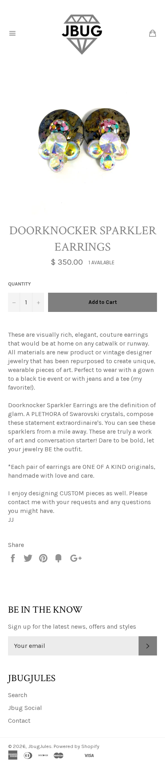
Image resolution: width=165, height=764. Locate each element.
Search (17, 695)
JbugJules (40, 746)
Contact (19, 720)
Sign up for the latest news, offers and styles (72, 626)
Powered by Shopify (76, 746)
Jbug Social (25, 708)
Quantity (19, 284)
